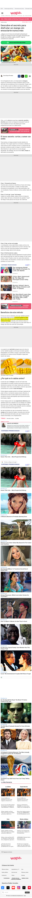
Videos (13, 875)
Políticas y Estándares (16, 879)
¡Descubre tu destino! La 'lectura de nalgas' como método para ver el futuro (20, 131)
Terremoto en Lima (19, 8)
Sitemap (23, 875)
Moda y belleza (5, 872)
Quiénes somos (25, 878)
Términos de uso (15, 878)
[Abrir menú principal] (2, 13)
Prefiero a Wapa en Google (10, 462)
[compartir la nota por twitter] (22, 76)
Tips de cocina (10, 418)
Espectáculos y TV (15, 869)
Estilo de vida (4, 22)
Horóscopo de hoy (9, 8)
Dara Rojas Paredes (8, 75)
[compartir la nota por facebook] (19, 76)
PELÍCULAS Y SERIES (28, 15)
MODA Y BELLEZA (14, 15)
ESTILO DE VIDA (19, 15)
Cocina (17, 418)
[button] (30, 19)
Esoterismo (4, 875)
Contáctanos (7, 878)
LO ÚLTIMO (2, 15)
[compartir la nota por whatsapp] (26, 76)
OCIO (23, 15)
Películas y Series (24, 872)
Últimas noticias (5, 869)
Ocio (22, 869)
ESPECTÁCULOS (7, 15)
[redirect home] (16, 14)
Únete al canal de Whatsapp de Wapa (17, 42)
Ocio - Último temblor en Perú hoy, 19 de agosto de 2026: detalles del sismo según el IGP (15, 19)
